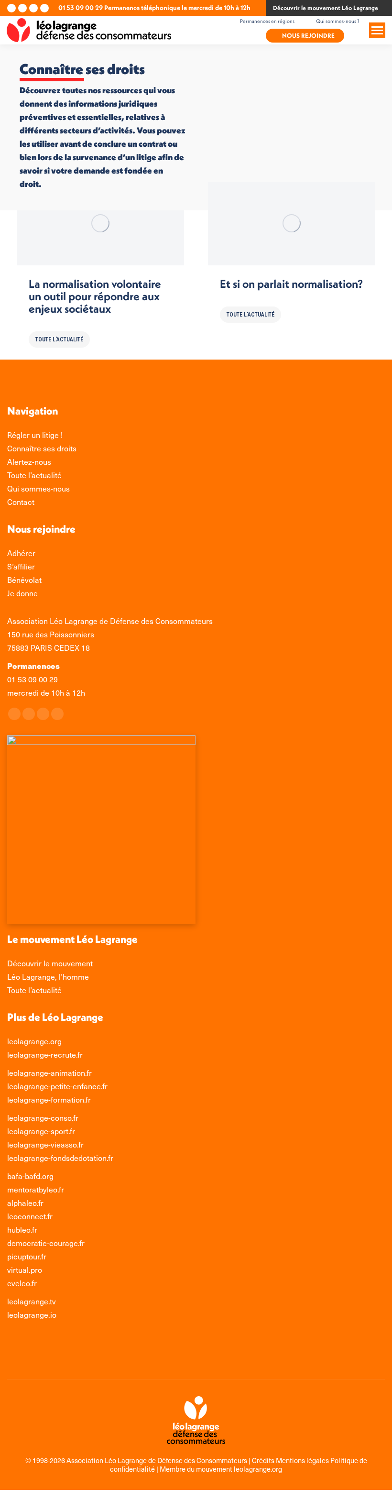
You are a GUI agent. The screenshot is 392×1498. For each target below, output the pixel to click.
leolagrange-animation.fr (49, 1073)
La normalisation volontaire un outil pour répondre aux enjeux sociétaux (95, 296)
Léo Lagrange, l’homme (48, 977)
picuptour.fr (26, 1256)
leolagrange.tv (31, 1301)
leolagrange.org (34, 1041)
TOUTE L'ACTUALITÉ (59, 339)
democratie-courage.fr (46, 1243)
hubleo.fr (22, 1230)
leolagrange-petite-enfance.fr (57, 1086)
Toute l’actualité (34, 990)
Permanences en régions (267, 21)
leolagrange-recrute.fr (45, 1055)
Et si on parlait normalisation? (291, 283)
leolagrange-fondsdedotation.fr (60, 1158)
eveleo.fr (22, 1283)
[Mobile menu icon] (377, 30)
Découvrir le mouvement (50, 963)
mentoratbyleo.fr (35, 1189)
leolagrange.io (31, 1315)
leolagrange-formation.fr (49, 1099)
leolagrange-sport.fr (41, 1131)
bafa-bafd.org (30, 1176)
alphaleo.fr (25, 1203)
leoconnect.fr (30, 1216)
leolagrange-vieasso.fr (45, 1144)
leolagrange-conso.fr (42, 1118)
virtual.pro (24, 1270)
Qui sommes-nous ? (337, 21)
